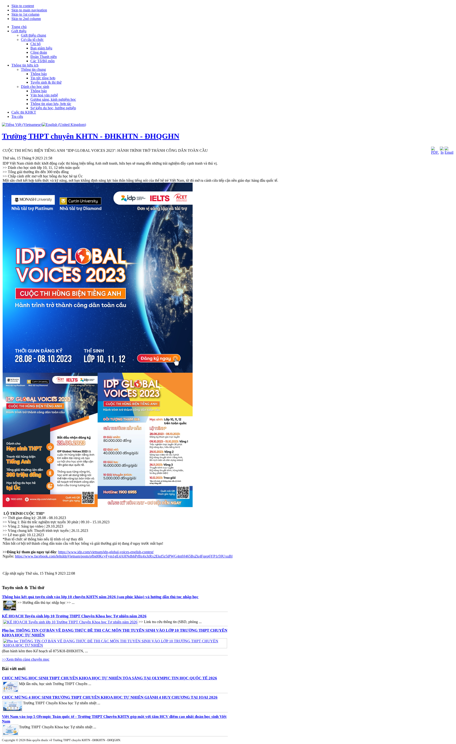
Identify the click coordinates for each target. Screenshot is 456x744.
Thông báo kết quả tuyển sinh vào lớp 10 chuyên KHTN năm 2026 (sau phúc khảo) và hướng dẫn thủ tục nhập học (100, 597)
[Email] (449, 152)
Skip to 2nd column (26, 19)
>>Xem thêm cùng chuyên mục (25, 659)
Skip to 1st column (25, 14)
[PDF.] (435, 152)
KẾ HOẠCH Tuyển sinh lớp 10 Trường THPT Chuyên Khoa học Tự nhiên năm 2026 (74, 616)
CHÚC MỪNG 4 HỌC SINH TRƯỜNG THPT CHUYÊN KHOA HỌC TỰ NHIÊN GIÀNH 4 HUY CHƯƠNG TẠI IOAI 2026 (110, 697)
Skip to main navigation (29, 10)
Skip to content (22, 6)
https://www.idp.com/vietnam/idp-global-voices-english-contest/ (106, 552)
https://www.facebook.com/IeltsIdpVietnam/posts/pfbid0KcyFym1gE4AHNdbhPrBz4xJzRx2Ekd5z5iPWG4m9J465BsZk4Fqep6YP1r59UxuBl (124, 556)
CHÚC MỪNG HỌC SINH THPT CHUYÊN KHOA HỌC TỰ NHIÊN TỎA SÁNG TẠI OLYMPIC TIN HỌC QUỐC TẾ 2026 (109, 678)
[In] (442, 152)
